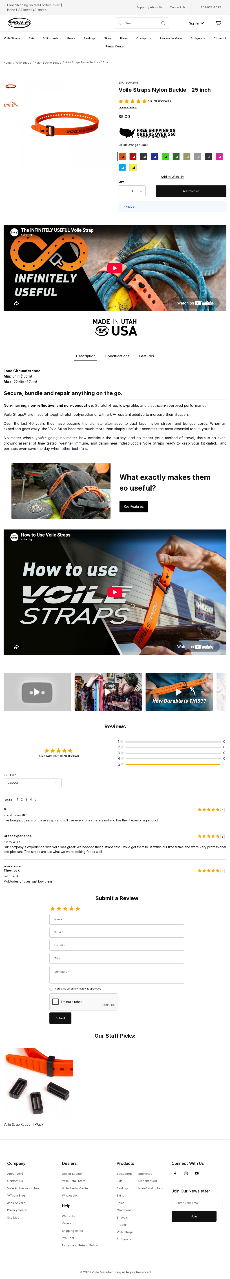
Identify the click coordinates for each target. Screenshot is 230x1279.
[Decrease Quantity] (123, 191)
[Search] (163, 23)
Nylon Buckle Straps (48, 62)
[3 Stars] (65, 908)
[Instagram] (186, 1173)
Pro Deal (68, 1238)
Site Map (13, 1217)
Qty (121, 181)
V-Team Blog (16, 1195)
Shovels (122, 1217)
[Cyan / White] (122, 167)
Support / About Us (150, 7)
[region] (11, 148)
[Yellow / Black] (133, 167)
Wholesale (69, 1195)
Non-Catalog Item (150, 1188)
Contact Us (177, 7)
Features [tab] (146, 356)
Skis (119, 1181)
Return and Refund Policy (80, 1245)
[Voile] (19, 23)
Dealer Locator (72, 1173)
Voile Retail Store (74, 1181)
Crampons (124, 1210)
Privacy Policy (17, 1210)
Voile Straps (23, 62)
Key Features (134, 506)
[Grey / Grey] (197, 156)
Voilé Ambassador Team (24, 1188)
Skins (120, 1195)
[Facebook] (175, 1173)
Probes (122, 1224)
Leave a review (128, 107)
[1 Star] (52, 908)
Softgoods (124, 1239)
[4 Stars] (71, 908)
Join (194, 1216)
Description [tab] (85, 356)
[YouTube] (196, 1173)
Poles (120, 1203)
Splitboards (125, 1173)
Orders (67, 1223)
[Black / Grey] (208, 156)
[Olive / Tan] (176, 156)
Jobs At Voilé (16, 1203)
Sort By (10, 774)
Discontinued (147, 1181)
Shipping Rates (72, 1230)
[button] (11, 86)
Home (8, 62)
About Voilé (15, 1173)
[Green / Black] (165, 156)
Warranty (68, 1216)
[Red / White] (133, 156)
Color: (133, 145)
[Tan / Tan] (186, 156)
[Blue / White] (154, 156)
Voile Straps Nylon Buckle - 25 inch (87, 62)
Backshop (145, 1173)
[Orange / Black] (122, 156)
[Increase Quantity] (140, 191)
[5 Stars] (78, 908)
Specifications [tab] (117, 356)
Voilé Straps (125, 1232)
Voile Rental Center (75, 1188)
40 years (37, 423)
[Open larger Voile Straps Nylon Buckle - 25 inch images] (66, 123)
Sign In (194, 23)
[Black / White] (143, 156)
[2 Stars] (59, 908)
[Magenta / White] (219, 156)
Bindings (123, 1188)
